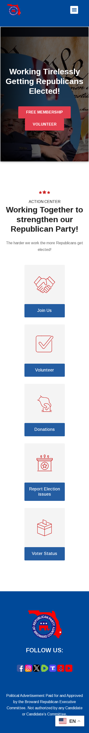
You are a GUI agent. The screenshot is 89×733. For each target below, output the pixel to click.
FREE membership (44, 112)
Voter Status (44, 553)
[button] (74, 10)
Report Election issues (44, 492)
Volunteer (44, 370)
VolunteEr (44, 124)
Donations (44, 429)
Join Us (44, 310)
